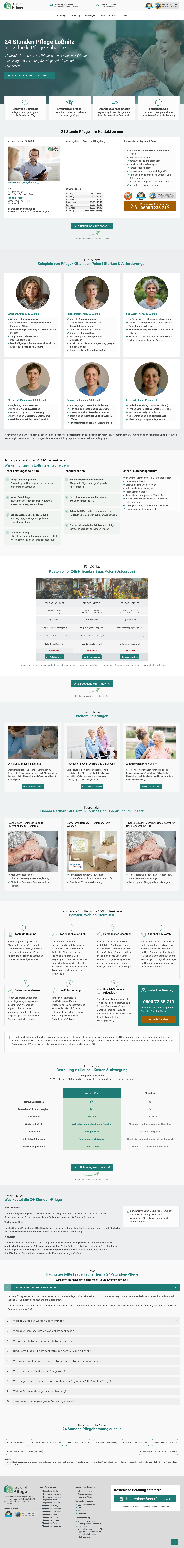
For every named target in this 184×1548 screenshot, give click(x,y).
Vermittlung (75, 15)
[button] (29, 75)
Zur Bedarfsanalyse (54, 657)
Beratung (61, 15)
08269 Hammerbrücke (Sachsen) (46, 1442)
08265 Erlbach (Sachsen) (106, 1442)
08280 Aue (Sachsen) (16, 1442)
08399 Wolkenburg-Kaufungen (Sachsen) (158, 1451)
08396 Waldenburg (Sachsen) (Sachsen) (25, 1451)
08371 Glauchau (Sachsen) (135, 1442)
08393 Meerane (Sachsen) (165, 1442)
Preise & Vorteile (108, 15)
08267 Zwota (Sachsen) (78, 1442)
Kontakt (124, 15)
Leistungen (90, 15)
